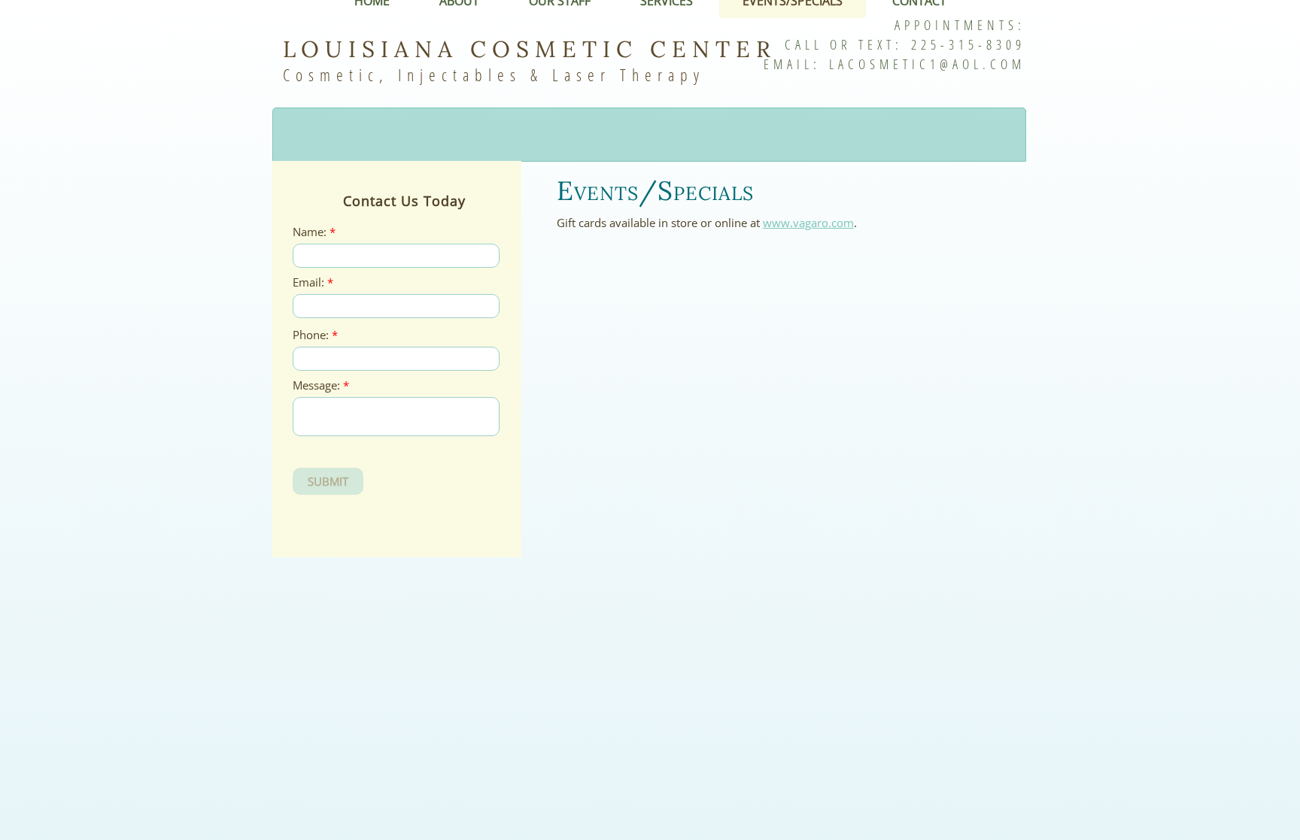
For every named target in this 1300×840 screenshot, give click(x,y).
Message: (321, 385)
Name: (314, 232)
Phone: (315, 335)
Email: (313, 282)
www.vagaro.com (808, 222)
